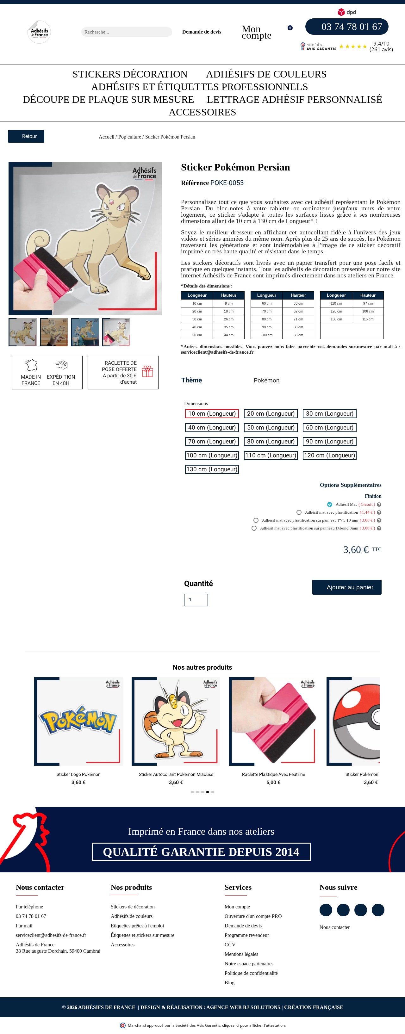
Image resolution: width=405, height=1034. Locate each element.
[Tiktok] (378, 910)
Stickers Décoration (130, 74)
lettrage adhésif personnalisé (295, 99)
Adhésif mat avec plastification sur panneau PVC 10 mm (318, 520)
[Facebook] (326, 910)
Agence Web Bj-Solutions (243, 1007)
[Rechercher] (167, 32)
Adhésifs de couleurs (266, 74)
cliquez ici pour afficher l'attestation (253, 1025)
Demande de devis (201, 31)
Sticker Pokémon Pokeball (371, 774)
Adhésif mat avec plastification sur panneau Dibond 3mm (317, 528)
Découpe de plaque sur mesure (108, 99)
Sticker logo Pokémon (79, 774)
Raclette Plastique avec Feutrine (273, 774)
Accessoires (202, 112)
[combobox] (118, 32)
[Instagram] (343, 910)
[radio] (212, 413)
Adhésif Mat (355, 504)
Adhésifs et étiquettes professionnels (199, 86)
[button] (287, 32)
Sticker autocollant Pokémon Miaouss (176, 774)
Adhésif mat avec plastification (339, 512)
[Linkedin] (360, 910)
